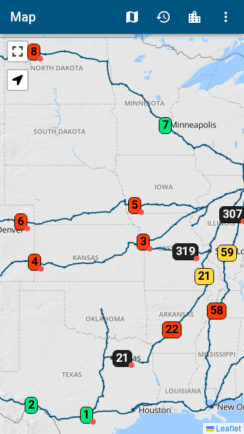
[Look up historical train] (163, 17)
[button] (31, 47)
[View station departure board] (194, 17)
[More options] (225, 17)
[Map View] (132, 17)
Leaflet (227, 427)
